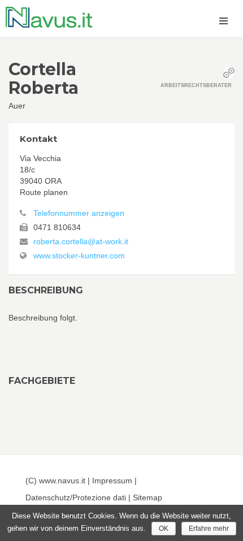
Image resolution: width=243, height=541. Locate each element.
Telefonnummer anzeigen (78, 213)
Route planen (44, 192)
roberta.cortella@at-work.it (80, 241)
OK (163, 529)
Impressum (112, 480)
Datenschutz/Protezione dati (75, 497)
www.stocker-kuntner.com (79, 255)
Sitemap (147, 497)
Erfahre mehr (209, 529)
